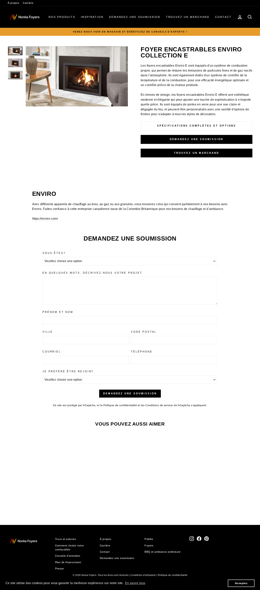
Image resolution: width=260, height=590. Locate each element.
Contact (223, 16)
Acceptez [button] (241, 583)
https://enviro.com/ (45, 218)
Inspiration (92, 16)
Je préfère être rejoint (68, 371)
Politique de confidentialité (120, 405)
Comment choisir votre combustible (69, 547)
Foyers (148, 545)
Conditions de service (159, 405)
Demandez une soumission (134, 16)
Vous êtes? (53, 253)
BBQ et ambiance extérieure (162, 551)
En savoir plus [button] (135, 583)
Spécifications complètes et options (196, 125)
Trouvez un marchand (187, 16)
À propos (13, 3)
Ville (47, 331)
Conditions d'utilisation (143, 575)
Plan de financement (68, 562)
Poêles (148, 539)
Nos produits (62, 16)
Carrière (28, 3)
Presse (59, 568)
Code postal (143, 331)
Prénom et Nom (57, 312)
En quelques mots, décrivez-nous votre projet (92, 272)
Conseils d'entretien (67, 555)
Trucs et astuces (65, 539)
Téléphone (142, 351)
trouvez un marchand (196, 152)
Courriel (51, 351)
